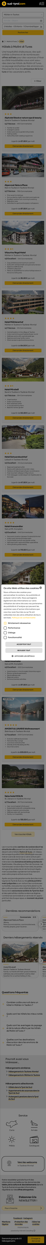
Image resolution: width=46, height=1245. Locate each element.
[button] (23, 656)
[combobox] (40, 588)
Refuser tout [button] (23, 650)
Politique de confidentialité (23, 618)
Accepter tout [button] (24, 644)
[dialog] (23, 622)
